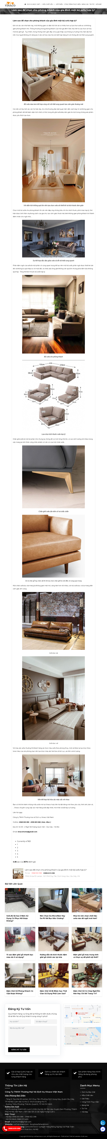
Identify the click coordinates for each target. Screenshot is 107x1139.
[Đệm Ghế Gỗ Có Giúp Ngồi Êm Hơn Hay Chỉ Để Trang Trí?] (87, 975)
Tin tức (92, 4)
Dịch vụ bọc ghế (33, 4)
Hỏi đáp (99, 4)
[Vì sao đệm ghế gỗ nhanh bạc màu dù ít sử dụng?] (20, 939)
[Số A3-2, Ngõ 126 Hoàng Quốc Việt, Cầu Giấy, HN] (82, 1014)
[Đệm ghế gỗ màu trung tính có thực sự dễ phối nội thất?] (87, 939)
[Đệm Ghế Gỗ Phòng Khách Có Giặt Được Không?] (20, 975)
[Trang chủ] (25, 4)
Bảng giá (85, 4)
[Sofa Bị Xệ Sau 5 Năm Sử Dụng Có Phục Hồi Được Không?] (20, 900)
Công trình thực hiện (72, 4)
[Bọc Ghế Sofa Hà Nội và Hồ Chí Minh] (10, 4)
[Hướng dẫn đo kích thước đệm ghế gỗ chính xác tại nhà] (53, 939)
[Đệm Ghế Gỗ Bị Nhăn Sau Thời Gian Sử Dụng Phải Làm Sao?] (53, 975)
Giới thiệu (59, 4)
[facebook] (102, 1129)
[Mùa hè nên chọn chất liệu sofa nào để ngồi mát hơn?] (87, 900)
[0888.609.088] (102, 1122)
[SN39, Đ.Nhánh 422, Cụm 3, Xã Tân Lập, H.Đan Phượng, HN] (82, 1036)
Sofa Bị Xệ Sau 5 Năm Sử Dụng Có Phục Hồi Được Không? (17, 918)
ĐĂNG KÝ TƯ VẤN (18, 1050)
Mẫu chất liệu (47, 4)
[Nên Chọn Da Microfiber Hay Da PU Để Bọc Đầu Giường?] (53, 900)
